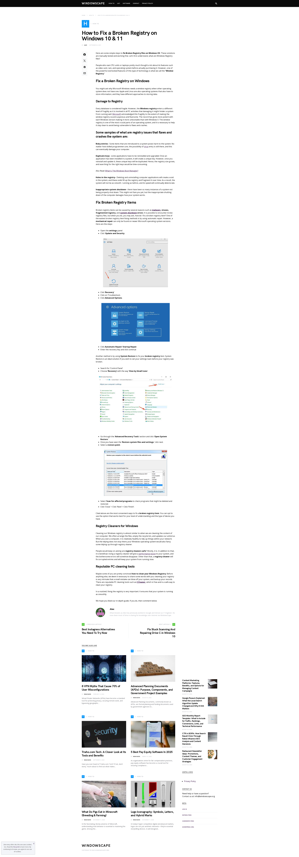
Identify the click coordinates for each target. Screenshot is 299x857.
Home (83, 15)
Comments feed (188, 821)
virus (146, 146)
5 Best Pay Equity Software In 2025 (152, 752)
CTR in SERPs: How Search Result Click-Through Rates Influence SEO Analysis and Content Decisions (194, 738)
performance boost (147, 553)
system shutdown (128, 213)
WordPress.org (188, 827)
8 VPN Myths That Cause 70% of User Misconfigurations (101, 688)
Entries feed (186, 815)
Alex (85, 45)
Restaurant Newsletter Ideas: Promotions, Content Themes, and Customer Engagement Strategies (192, 756)
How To (91, 15)
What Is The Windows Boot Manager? (121, 171)
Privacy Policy (190, 781)
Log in (184, 809)
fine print (16, 847)
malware (156, 210)
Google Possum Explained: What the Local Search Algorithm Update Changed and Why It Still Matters (193, 703)
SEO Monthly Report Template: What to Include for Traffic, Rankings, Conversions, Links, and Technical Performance (193, 721)
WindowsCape (93, 3)
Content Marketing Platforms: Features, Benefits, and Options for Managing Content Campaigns (193, 685)
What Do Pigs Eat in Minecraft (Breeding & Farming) (99, 813)
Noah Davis (87, 694)
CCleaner (141, 582)
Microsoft (116, 114)
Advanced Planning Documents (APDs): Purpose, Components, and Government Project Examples (152, 690)
